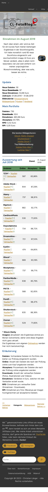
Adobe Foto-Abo (23, 147)
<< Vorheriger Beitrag (6, 405)
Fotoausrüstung (21, 98)
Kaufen (7, 187)
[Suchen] (41, 459)
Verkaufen (8, 189)
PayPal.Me (40, 434)
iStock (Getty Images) (24, 136)
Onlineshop (33, 343)
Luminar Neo (23, 150)
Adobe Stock (23, 141)
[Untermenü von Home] (8, 2)
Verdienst (28, 101)
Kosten (19, 101)
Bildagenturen (8, 101)
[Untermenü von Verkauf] (36, 9)
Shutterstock (23, 139)
